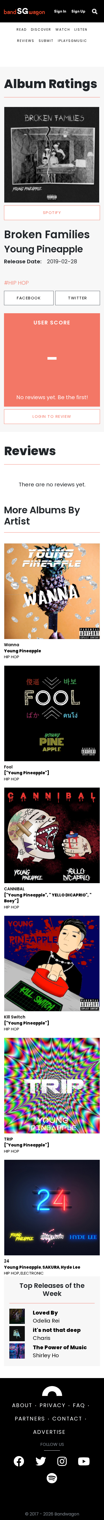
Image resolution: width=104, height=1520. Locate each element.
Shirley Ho (46, 1355)
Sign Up (78, 11)
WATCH (62, 29)
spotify (52, 212)
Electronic (32, 1273)
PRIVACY (52, 1405)
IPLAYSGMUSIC (72, 40)
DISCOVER (41, 29)
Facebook (29, 298)
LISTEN (80, 29)
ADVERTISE (49, 1432)
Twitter (77, 298)
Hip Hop (11, 657)
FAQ (79, 1405)
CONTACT (67, 1418)
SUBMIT (46, 40)
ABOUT (22, 1405)
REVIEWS (25, 40)
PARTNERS (30, 1418)
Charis (41, 1338)
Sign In (60, 11)
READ (22, 29)
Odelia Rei (46, 1320)
